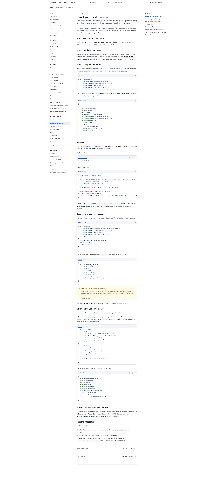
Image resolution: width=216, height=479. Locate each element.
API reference (60, 7)
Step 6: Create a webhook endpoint (155, 32)
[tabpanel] (107, 120)
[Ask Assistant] (135, 75)
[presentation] (107, 186)
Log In (160, 2)
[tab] (80, 100)
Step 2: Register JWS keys (153, 19)
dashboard (84, 42)
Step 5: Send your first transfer (154, 29)
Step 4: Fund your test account (154, 27)
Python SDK (117, 146)
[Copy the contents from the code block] (132, 75)
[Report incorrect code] (130, 75)
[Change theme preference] (164, 2)
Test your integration (86, 303)
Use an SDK (149, 24)
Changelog (69, 7)
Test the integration (151, 35)
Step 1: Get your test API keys (153, 16)
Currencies (86, 298)
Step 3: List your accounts (152, 21)
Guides (52, 7)
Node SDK (107, 146)
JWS (93, 148)
